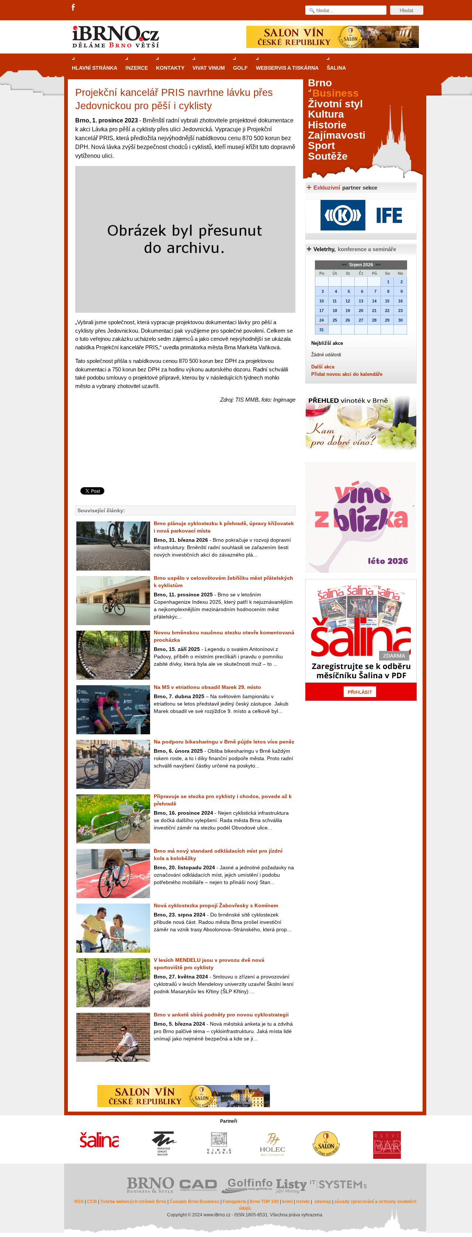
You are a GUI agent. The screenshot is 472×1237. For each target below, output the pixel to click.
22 (387, 310)
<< (345, 264)
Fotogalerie (234, 1201)
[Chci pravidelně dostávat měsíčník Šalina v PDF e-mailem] (361, 640)
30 (400, 320)
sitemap (322, 1201)
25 (335, 320)
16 (400, 301)
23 (400, 310)
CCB (92, 1201)
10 (321, 301)
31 (321, 330)
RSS (79, 1201)
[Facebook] (73, 7)
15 (387, 301)
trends (303, 1201)
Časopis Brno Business (194, 1201)
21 (374, 310)
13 (361, 301)
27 (361, 320)
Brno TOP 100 (264, 1201)
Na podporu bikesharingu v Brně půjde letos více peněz (224, 742)
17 (321, 310)
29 (387, 320)
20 (361, 310)
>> (377, 264)
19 (348, 310)
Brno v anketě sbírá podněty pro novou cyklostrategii (221, 1015)
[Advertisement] (184, 457)
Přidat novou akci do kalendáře (346, 374)
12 (348, 301)
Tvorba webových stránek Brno (133, 1201)
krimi (287, 1201)
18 (335, 310)
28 (374, 320)
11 (335, 301)
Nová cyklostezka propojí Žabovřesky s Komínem (216, 905)
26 (348, 320)
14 (374, 301)
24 (321, 320)
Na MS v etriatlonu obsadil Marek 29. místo (207, 687)
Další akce (322, 367)
